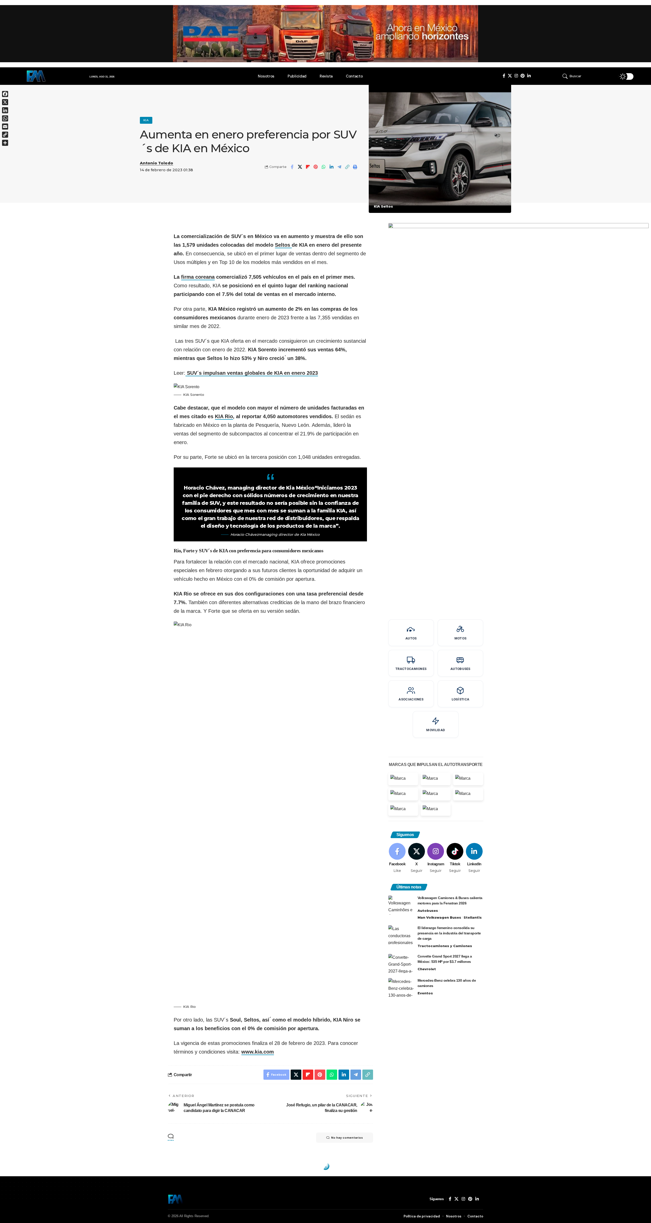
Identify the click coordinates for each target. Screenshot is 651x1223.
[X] (510, 75)
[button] (584, 76)
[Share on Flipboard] (307, 167)
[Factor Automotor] (176, 1199)
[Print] (355, 167)
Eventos (425, 993)
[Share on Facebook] (291, 167)
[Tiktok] (455, 858)
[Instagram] (516, 75)
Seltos (283, 245)
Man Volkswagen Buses (439, 917)
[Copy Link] (347, 167)
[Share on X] (299, 167)
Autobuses (428, 911)
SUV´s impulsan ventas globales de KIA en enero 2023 (251, 373)
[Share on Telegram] (339, 167)
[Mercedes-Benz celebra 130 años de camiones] (401, 987)
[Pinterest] (522, 75)
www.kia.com (257, 1052)
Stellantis (473, 917)
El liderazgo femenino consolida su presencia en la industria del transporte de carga (449, 933)
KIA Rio (224, 416)
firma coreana (198, 277)
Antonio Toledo (156, 163)
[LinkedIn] (529, 75)
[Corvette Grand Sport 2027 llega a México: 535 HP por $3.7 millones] (401, 963)
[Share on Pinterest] (315, 167)
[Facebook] (504, 75)
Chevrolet (427, 969)
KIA (146, 120)
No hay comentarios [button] (347, 1138)
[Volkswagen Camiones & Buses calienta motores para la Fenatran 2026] (401, 905)
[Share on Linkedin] (331, 167)
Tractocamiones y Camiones (445, 946)
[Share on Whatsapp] (323, 167)
